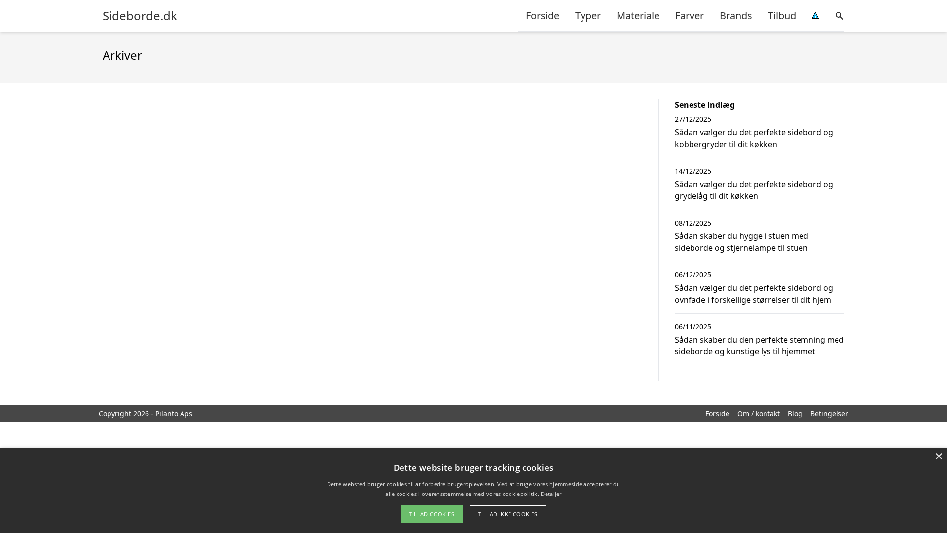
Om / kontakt (758, 413)
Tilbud (782, 15)
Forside (542, 15)
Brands (736, 15)
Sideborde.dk (140, 16)
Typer (588, 15)
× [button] (938, 456)
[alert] (473, 490)
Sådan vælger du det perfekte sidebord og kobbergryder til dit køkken (754, 138)
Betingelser (829, 413)
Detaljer (551, 493)
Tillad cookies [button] (431, 514)
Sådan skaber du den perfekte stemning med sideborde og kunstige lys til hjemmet (759, 345)
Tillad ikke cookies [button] (508, 514)
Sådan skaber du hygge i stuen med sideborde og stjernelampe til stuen (741, 241)
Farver (689, 15)
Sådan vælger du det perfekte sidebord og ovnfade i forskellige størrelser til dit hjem (754, 293)
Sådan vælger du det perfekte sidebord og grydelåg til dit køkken (754, 190)
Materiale (638, 15)
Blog (795, 413)
